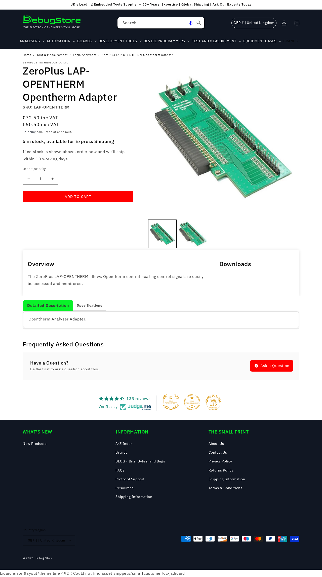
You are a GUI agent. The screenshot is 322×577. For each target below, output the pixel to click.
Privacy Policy (220, 461)
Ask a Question (274, 365)
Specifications (89, 305)
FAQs (119, 470)
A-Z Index (123, 443)
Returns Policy (221, 470)
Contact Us (218, 452)
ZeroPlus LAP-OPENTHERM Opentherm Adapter (137, 55)
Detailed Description (48, 305)
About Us (216, 443)
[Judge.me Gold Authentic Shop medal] (171, 402)
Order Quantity (34, 169)
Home (27, 55)
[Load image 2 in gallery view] (193, 234)
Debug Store (44, 558)
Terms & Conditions (226, 488)
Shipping (29, 132)
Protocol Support (130, 479)
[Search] (198, 22)
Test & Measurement (52, 55)
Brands (121, 452)
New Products (35, 443)
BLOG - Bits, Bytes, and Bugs (140, 461)
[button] (190, 23)
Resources (124, 488)
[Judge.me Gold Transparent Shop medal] (192, 402)
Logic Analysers (84, 55)
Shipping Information (133, 496)
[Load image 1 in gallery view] (162, 234)
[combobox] (160, 22)
